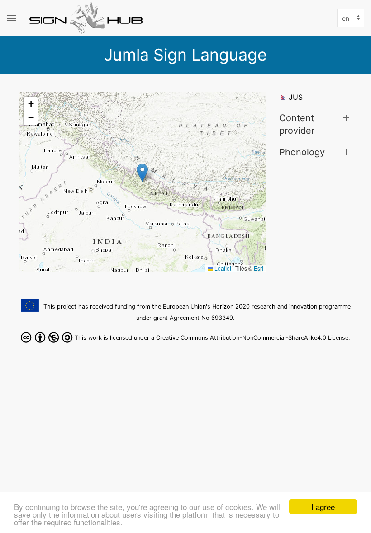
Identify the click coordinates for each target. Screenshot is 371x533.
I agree (323, 506)
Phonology (302, 152)
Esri (258, 268)
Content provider (296, 124)
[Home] (88, 18)
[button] (142, 173)
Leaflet (222, 268)
